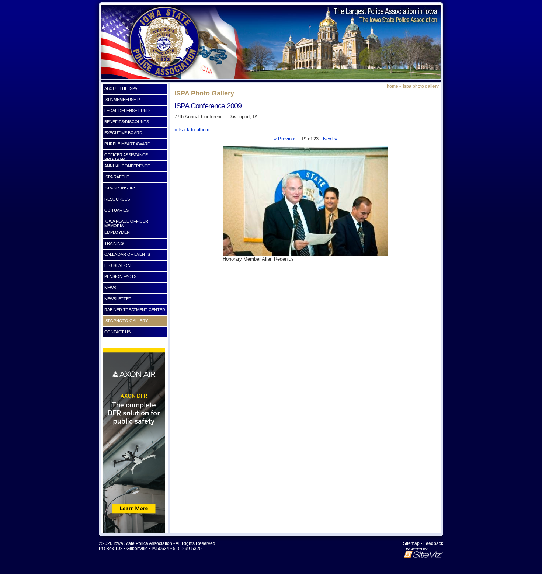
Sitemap (411, 543)
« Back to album (191, 129)
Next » (330, 139)
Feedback (433, 543)
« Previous (285, 139)
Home (392, 86)
